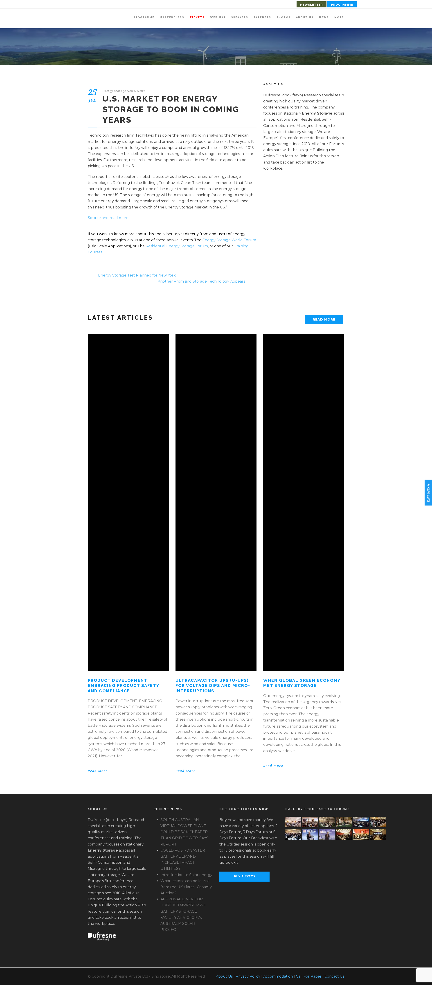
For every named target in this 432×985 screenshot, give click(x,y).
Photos (284, 17)
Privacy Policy (248, 976)
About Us (305, 17)
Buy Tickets (244, 876)
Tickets (197, 17)
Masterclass (172, 17)
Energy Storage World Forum (229, 240)
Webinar (218, 17)
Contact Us (334, 976)
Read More (324, 319)
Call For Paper (309, 976)
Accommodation (278, 976)
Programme (342, 4)
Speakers (239, 17)
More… (340, 17)
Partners (262, 17)
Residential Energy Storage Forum (177, 246)
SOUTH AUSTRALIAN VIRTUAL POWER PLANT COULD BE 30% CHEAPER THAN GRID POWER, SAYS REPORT (184, 832)
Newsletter (311, 4)
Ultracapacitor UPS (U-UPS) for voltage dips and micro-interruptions (213, 685)
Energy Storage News (118, 91)
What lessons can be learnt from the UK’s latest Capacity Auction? (186, 887)
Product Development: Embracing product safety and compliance (123, 685)
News (324, 17)
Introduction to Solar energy (186, 875)
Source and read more (108, 218)
